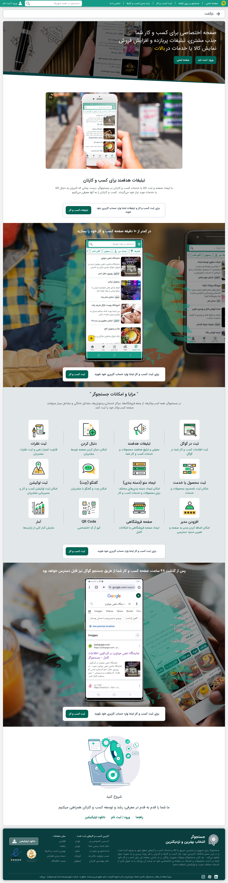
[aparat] (209, 877)
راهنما (139, 817)
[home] (224, 3)
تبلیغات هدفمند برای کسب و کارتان (114, 180)
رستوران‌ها (98, 403)
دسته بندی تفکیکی (56, 856)
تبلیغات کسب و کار (78, 210)
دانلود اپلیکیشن (95, 817)
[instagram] (203, 877)
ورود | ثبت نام (205, 60)
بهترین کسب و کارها (55, 851)
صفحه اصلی (183, 60)
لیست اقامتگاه (58, 861)
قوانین (62, 841)
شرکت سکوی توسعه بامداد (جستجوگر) (62, 876)
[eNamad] (16, 855)
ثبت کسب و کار (77, 374)
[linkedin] (216, 877)
